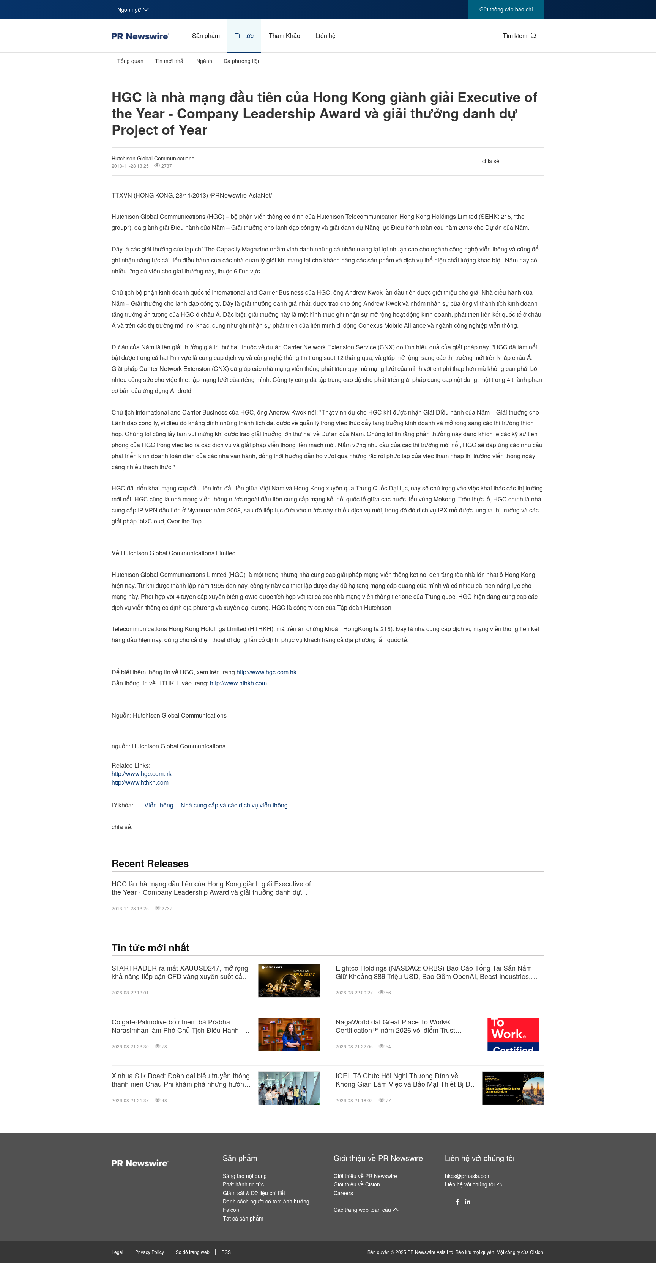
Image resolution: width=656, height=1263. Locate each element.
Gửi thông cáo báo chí (506, 9)
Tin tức (244, 35)
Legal (117, 1252)
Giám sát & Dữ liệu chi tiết (254, 1193)
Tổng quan (130, 60)
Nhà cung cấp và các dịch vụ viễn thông (234, 805)
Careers (343, 1193)
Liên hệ (325, 35)
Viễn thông (158, 805)
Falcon (231, 1209)
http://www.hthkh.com (238, 683)
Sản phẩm (206, 35)
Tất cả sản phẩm (243, 1218)
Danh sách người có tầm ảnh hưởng (266, 1201)
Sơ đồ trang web (193, 1252)
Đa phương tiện (242, 60)
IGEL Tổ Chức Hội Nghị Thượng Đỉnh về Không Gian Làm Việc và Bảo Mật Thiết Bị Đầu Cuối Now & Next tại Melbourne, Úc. (407, 1079)
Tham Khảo (284, 35)
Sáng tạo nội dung (245, 1176)
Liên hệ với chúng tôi (479, 1157)
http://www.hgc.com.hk (266, 672)
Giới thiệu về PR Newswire (378, 1157)
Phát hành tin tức (243, 1184)
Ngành (204, 60)
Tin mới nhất (170, 60)
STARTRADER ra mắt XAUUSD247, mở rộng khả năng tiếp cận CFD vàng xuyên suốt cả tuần (180, 972)
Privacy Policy (149, 1252)
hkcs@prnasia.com (468, 1176)
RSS (226, 1252)
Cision (536, 1252)
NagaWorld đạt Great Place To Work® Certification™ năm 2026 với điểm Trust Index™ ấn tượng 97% (395, 1026)
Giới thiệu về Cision (357, 1184)
